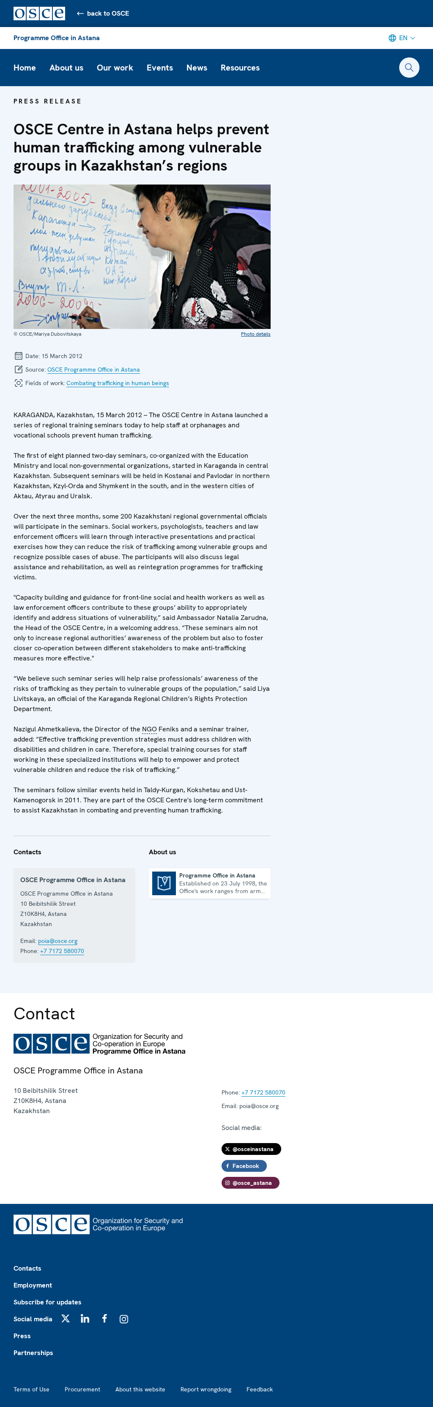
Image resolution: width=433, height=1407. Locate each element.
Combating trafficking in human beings (117, 383)
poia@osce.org (57, 941)
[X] (65, 1318)
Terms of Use (31, 1389)
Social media (33, 1319)
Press (22, 1335)
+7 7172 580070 (62, 951)
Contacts (27, 1268)
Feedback (260, 1389)
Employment (33, 1285)
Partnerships (33, 1352)
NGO (149, 729)
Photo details (256, 334)
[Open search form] (409, 67)
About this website (140, 1389)
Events (160, 67)
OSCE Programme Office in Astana (93, 369)
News (196, 67)
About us (66, 67)
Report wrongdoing (206, 1389)
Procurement (82, 1389)
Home (25, 67)
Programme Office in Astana (57, 37)
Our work (115, 67)
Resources (240, 67)
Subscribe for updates (48, 1302)
